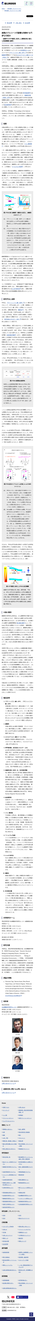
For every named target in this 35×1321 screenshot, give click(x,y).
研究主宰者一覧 (6, 1157)
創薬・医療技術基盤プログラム (26, 1168)
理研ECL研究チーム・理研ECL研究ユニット (9, 1183)
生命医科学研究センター (9, 1195)
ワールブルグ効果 (17, 166)
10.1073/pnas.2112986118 (12, 995)
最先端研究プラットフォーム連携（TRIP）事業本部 (26, 1158)
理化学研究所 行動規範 (24, 1132)
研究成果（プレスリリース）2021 (12, 10)
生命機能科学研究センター (9, 1007)
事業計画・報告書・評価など (10, 1141)
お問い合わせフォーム (8, 1083)
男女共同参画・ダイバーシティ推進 (26, 1145)
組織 (4, 1135)
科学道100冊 (6, 1241)
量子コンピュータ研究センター (26, 1188)
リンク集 (5, 1115)
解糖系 (4, 55)
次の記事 (27, 23)
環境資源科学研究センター (9, 1201)
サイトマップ (6, 1110)
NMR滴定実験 (11, 335)
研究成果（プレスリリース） (14, 8)
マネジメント (22, 1138)
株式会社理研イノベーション (10, 1260)
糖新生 (21, 310)
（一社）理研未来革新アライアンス (26, 1266)
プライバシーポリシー (8, 1118)
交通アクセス (6, 1107)
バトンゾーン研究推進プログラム (10, 1175)
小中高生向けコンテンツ (25, 1235)
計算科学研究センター (8, 1187)
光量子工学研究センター (9, 1204)
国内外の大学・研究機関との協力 (26, 1271)
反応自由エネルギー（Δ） (12, 319)
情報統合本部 (22, 1192)
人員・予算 (5, 1138)
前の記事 (9, 23)
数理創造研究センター (24, 1182)
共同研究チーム (25, 50)
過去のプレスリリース (24, 1218)
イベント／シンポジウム (25, 1229)
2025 (20, 1215)
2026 (4, 1215)
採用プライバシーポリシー (25, 1118)
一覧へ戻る (18, 23)
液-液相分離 (21, 623)
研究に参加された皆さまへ (9, 1149)
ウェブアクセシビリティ (9, 1121)
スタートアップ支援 (23, 1260)
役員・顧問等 (22, 1129)
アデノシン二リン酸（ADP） (15, 302)
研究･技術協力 (6, 1257)
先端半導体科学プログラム (9, 1172)
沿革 (4, 1132)
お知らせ (5, 1229)
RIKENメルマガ (23, 1297)
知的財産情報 (6, 1252)
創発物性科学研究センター (25, 1201)
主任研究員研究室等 (7, 1179)
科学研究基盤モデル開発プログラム (26, 1163)
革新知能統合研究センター (9, 1192)
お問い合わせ (22, 1107)
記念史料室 (5, 1244)
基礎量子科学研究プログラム (10, 1167)
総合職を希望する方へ (8, 1283)
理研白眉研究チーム (23, 1179)
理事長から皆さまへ (7, 1129)
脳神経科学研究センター (9, 1198)
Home (3, 8)
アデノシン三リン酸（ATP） (18, 52)
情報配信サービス (23, 1232)
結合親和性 (8, 104)
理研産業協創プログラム (25, 1172)
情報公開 (21, 1141)
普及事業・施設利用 (23, 1257)
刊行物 (4, 1232)
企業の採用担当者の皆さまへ (10, 1270)
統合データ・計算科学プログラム (10, 1163)
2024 (4, 1218)
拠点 (20, 1135)
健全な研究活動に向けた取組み (10, 1145)
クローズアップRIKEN (8, 1226)
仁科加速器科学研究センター (26, 1204)
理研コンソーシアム (7, 1265)
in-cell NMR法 (16, 288)
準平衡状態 (26, 93)
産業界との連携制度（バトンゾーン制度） (26, 1253)
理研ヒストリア (22, 1241)
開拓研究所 (21, 1174)
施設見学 (21, 1238)
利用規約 (21, 1115)
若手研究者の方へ (23, 1280)
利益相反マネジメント (24, 1149)
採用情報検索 (6, 1280)
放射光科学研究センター (9, 1207)
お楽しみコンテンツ (7, 1235)
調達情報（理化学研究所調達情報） (26, 1111)
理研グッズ (5, 1238)
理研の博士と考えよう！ (25, 1226)
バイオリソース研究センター (26, 1198)
